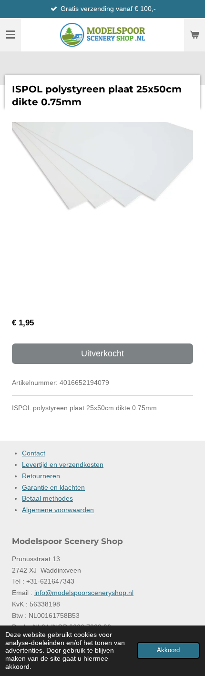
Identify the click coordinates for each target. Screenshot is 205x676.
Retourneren (41, 476)
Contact (33, 453)
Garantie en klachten (53, 487)
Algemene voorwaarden (58, 510)
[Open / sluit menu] (10, 34)
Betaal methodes (47, 498)
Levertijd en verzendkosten (62, 464)
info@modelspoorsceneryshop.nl (83, 592)
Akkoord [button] (168, 650)
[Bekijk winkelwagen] (194, 34)
